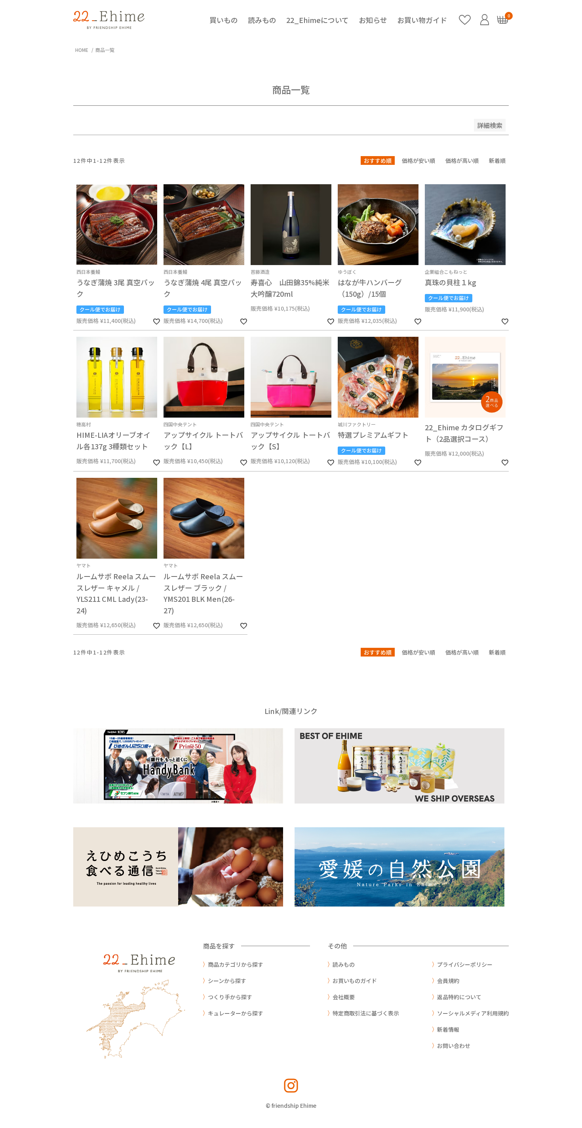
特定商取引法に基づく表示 (366, 1013)
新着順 (497, 160)
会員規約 (448, 981)
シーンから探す (227, 981)
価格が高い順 (462, 160)
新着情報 (448, 1029)
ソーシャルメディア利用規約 (473, 1013)
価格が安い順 (418, 160)
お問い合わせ (453, 1046)
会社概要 (344, 997)
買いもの (223, 20)
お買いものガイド (355, 981)
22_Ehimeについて (317, 20)
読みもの (262, 20)
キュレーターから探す (235, 1013)
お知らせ (373, 20)
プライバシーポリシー (465, 964)
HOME (81, 49)
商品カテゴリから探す (235, 964)
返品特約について (459, 997)
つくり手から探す (230, 997)
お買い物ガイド (422, 20)
